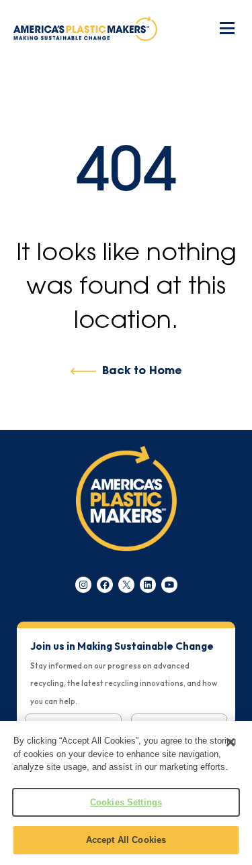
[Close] (230, 742)
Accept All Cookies (126, 840)
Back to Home (141, 371)
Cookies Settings (126, 802)
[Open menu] (227, 28)
